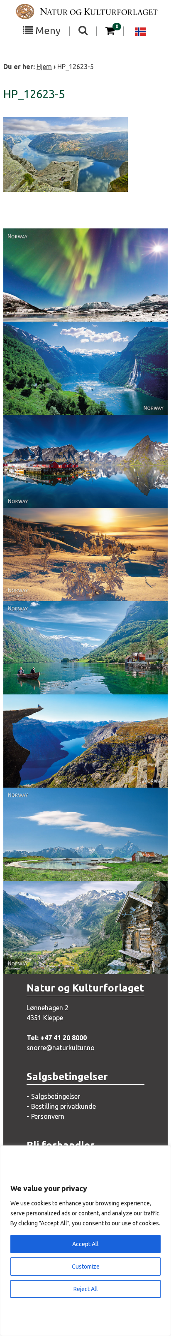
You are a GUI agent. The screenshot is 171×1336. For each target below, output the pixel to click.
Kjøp (71, 306)
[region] (85, 1240)
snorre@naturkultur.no (61, 1047)
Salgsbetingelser (55, 1096)
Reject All (85, 1289)
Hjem (44, 66)
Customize (86, 1266)
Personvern (47, 1116)
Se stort (75, 290)
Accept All (85, 1244)
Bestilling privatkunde (63, 1106)
